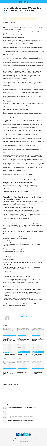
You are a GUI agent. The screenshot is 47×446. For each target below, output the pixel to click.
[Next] (24, 380)
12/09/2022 (23, 12)
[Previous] (22, 380)
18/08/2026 (19, 373)
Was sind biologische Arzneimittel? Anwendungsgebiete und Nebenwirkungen (8, 372)
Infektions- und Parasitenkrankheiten (36, 368)
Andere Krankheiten (21, 335)
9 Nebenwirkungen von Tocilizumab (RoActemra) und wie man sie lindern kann (23, 356)
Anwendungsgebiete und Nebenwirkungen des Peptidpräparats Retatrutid (9, 339)
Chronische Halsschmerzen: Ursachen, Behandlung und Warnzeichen (37, 372)
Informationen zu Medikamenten (11, 5)
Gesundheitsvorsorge (8, 352)
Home (4, 5)
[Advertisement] (23, 18)
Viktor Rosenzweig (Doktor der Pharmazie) (11, 12)
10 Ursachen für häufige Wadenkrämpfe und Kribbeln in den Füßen (38, 339)
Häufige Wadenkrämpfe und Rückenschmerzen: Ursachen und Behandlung (23, 339)
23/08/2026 (19, 358)
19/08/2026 (33, 358)
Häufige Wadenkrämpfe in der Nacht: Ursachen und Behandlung (9, 356)
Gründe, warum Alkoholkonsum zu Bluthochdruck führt (23, 371)
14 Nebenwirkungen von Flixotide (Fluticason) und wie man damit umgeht (38, 356)
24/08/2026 (5, 358)
